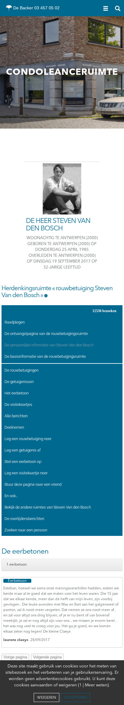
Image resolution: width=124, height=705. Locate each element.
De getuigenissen (19, 382)
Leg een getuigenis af (23, 450)
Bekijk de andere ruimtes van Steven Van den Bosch (48, 507)
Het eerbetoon (17, 393)
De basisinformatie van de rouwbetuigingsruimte (45, 356)
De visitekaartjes (18, 405)
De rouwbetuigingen (22, 370)
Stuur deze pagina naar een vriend (33, 484)
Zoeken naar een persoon (26, 530)
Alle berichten (16, 416)
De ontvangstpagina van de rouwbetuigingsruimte (46, 334)
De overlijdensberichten (24, 519)
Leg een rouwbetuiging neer (28, 439)
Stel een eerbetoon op (23, 462)
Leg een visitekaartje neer (26, 473)
